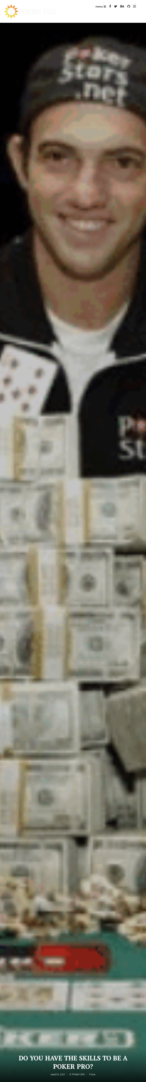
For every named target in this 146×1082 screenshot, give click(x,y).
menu (99, 6)
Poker (92, 1074)
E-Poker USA (77, 1074)
